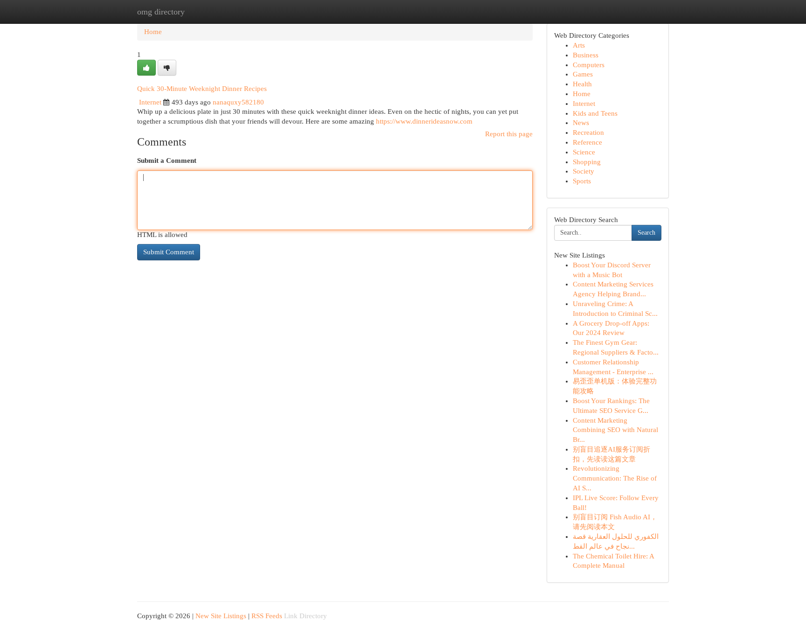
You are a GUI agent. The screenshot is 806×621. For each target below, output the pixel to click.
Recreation (588, 132)
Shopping (587, 162)
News (581, 122)
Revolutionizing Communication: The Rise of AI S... (615, 478)
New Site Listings (220, 616)
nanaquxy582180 (238, 102)
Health (582, 84)
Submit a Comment (166, 160)
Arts (579, 45)
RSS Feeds (266, 616)
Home (153, 31)
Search (646, 232)
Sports (582, 181)
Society (583, 171)
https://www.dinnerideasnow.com (424, 121)
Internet (150, 102)
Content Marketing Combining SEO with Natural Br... (615, 430)
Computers (588, 65)
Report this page (509, 134)
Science (584, 152)
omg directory (161, 11)
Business (585, 55)
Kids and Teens (595, 113)
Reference (587, 142)
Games (583, 74)
